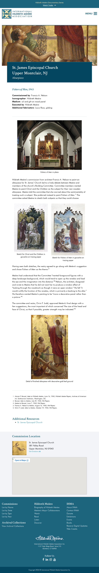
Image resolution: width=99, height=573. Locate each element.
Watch (37, 513)
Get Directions (34, 451)
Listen (36, 519)
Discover (38, 523)
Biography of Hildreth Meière (46, 507)
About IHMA (72, 507)
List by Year (7, 516)
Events (69, 519)
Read (36, 516)
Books (69, 523)
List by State (7, 510)
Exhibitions (71, 516)
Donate (70, 513)
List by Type (7, 513)
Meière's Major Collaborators (47, 510)
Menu (88, 13)
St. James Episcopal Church (29, 422)
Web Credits (72, 529)
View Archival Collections (13, 526)
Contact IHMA (73, 510)
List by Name (7, 507)
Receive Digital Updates (77, 526)
